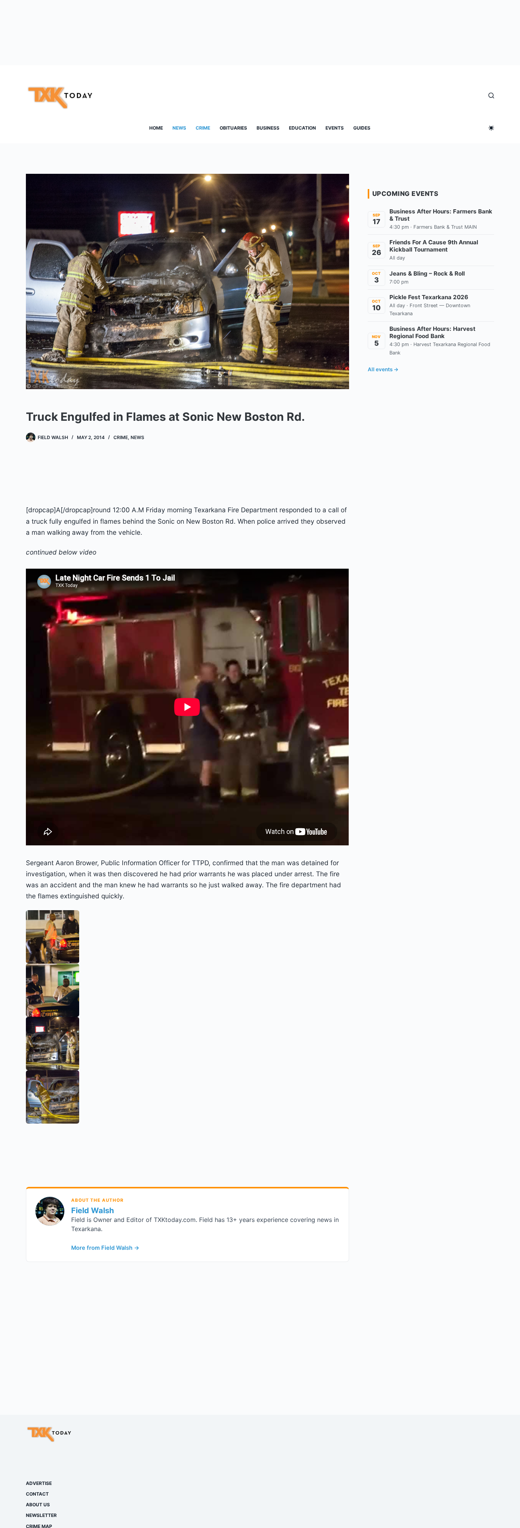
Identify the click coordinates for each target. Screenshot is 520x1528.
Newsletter (41, 1515)
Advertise (39, 1483)
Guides (361, 128)
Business (268, 128)
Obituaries (233, 128)
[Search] (491, 95)
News (179, 128)
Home (156, 128)
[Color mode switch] (491, 128)
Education (302, 128)
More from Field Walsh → (105, 1247)
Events (334, 128)
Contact (37, 1494)
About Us (38, 1504)
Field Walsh (92, 1210)
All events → (383, 369)
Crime (203, 128)
